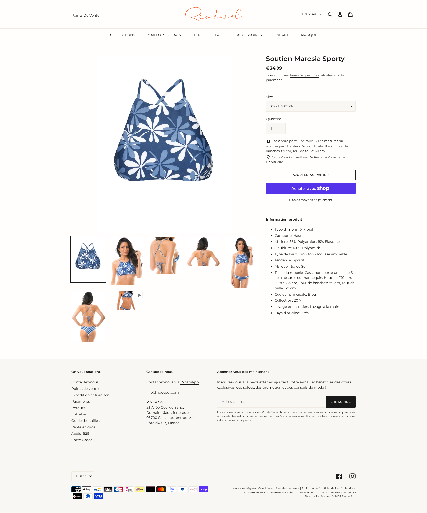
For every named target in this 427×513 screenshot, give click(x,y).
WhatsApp (189, 382)
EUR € (81, 476)
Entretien (79, 414)
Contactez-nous (85, 382)
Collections (348, 488)
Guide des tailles (85, 420)
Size (269, 97)
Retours (78, 408)
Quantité (273, 119)
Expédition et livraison (90, 395)
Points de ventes (85, 388)
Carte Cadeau (83, 440)
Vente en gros (83, 427)
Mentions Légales (244, 488)
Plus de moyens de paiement (310, 200)
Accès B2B (80, 433)
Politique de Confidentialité (320, 488)
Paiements (80, 401)
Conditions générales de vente (278, 488)
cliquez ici (245, 420)
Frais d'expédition (304, 75)
